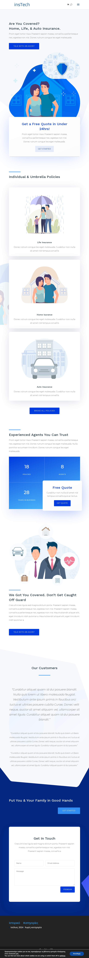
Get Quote (62, 503)
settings (62, 956)
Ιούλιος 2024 (17, 927)
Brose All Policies (44, 411)
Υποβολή (67, 889)
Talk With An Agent (24, 46)
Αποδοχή (76, 954)
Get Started (44, 149)
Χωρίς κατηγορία (33, 927)
